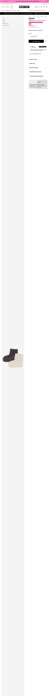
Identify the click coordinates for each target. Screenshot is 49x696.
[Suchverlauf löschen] (46, 10)
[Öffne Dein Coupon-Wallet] (36, 7)
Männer (7, 6)
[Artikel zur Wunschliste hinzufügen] (45, 41)
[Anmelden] (38, 7)
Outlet (5, 3)
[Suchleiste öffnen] (29, 10)
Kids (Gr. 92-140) (40, 16)
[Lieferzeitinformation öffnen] (45, 49)
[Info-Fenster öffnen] (46, 1)
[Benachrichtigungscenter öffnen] (41, 7)
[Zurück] (3, 18)
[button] (38, 36)
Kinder (11, 6)
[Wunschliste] (44, 7)
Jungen (34, 16)
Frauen (3, 6)
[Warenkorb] (46, 7)
